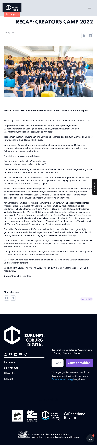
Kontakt (8, 379)
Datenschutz (11, 367)
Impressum (10, 362)
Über (9, 373)
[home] (12, 7)
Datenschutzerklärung (62, 379)
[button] (89, 8)
